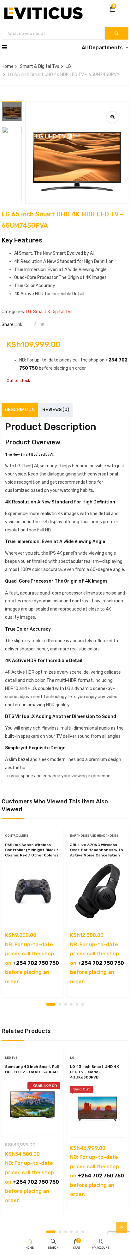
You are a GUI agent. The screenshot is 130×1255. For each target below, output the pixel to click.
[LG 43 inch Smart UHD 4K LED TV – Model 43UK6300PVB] (97, 1108)
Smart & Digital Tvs (39, 66)
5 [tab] (77, 1004)
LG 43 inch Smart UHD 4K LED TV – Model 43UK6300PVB (94, 1071)
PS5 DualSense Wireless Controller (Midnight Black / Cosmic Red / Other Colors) (31, 850)
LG (68, 66)
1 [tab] (51, 1004)
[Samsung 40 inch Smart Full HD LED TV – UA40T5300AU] (32, 1105)
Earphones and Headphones (94, 836)
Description (20, 409)
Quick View (32, 908)
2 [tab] (60, 1004)
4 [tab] (71, 1004)
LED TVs (11, 1058)
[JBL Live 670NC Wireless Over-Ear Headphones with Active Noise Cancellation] (97, 891)
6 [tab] (82, 1004)
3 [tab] (65, 1004)
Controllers (16, 836)
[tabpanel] (32, 915)
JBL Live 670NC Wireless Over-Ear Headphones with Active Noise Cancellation (96, 850)
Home (8, 66)
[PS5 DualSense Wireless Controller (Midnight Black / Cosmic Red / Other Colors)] (32, 891)
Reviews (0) (55, 409)
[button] (113, 9)
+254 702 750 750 (36, 963)
